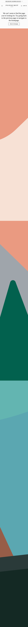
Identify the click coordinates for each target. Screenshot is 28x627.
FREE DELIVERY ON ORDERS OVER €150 (13, 1)
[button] (2, 5)
